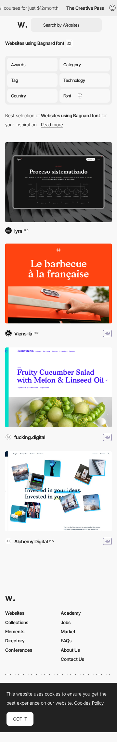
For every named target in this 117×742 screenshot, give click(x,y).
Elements (14, 631)
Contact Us (72, 659)
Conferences (18, 650)
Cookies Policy (89, 703)
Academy (71, 613)
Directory (15, 640)
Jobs (66, 622)
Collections (16, 622)
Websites (14, 613)
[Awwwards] (22, 25)
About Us (70, 650)
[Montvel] (58, 283)
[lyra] (58, 182)
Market (68, 631)
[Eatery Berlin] (58, 387)
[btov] (58, 491)
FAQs (66, 640)
